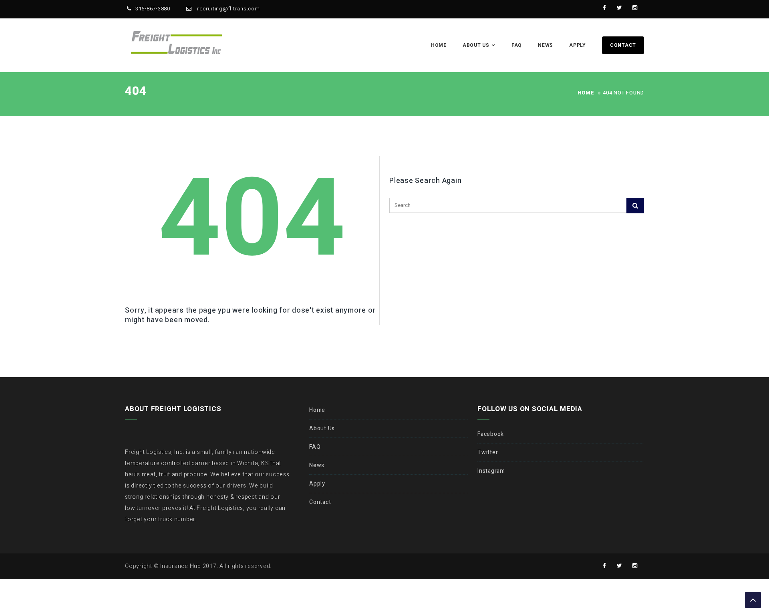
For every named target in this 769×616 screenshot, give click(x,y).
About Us (476, 45)
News (545, 45)
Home (439, 45)
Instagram (491, 471)
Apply (577, 45)
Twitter (487, 452)
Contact (623, 45)
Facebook (490, 434)
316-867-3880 (152, 8)
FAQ (516, 45)
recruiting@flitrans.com (228, 8)
